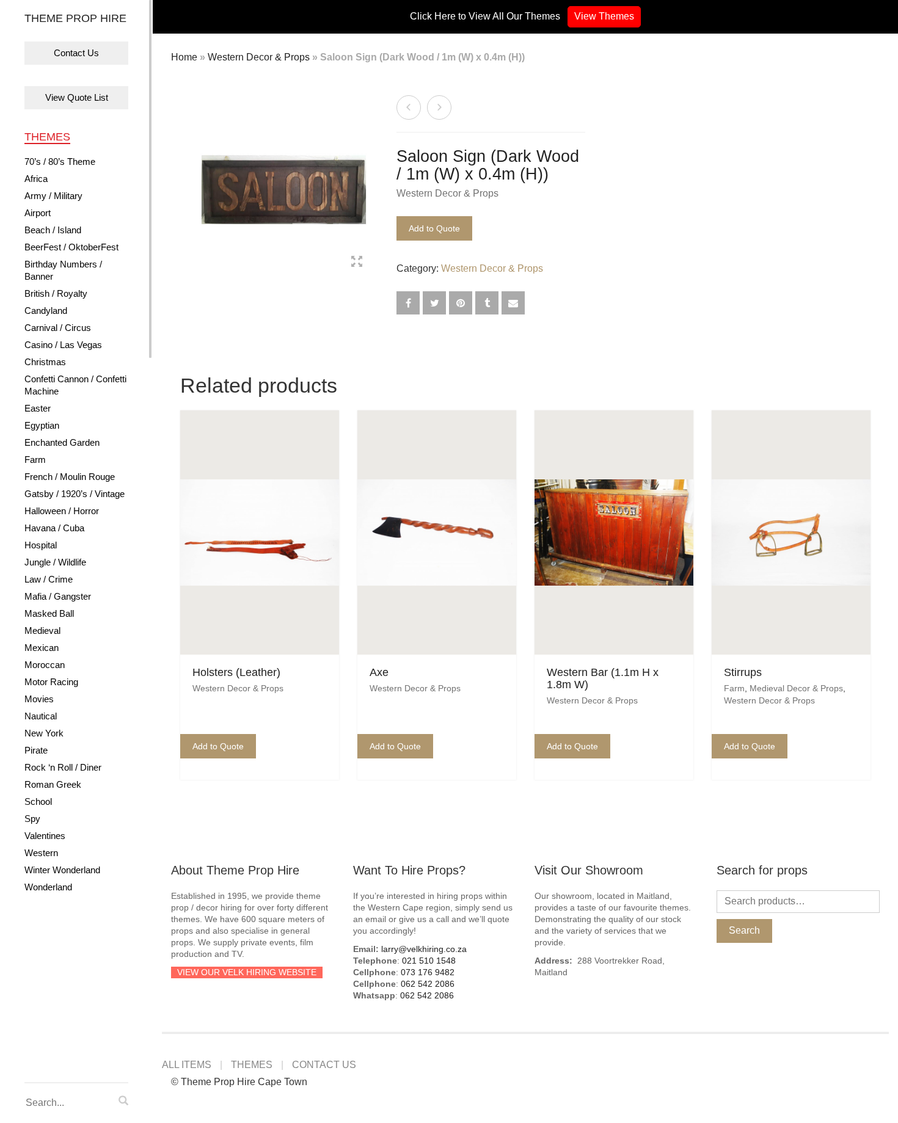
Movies (39, 699)
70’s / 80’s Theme (59, 161)
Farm (35, 459)
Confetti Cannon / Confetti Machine (75, 385)
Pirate (36, 750)
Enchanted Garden (62, 442)
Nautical (40, 716)
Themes (47, 137)
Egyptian (41, 425)
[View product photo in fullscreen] (357, 263)
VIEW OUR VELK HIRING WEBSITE (246, 972)
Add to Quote (434, 228)
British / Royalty (55, 293)
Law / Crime (48, 579)
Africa (36, 178)
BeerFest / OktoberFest (71, 247)
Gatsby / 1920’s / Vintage (74, 494)
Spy (32, 818)
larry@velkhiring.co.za (424, 949)
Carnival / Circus (57, 327)
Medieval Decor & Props (796, 688)
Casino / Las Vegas (63, 345)
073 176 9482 (427, 972)
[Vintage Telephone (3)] (439, 107)
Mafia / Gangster (57, 596)
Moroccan (44, 665)
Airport (37, 213)
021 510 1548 (429, 960)
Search (744, 930)
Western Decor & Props (259, 57)
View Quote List (76, 97)
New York (44, 733)
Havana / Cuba (54, 528)
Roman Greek (52, 784)
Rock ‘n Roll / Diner (62, 767)
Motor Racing (51, 682)
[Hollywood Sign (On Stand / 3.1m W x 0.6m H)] (408, 107)
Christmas (45, 362)
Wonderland (48, 887)
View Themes (604, 16)
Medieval (42, 630)
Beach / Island (52, 230)
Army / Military (53, 196)
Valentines (44, 835)
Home (184, 57)
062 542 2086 (427, 984)
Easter (37, 408)
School (38, 801)
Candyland (45, 310)
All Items (186, 1064)
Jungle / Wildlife (55, 562)
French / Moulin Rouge (69, 476)
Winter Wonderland (62, 870)
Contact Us (76, 53)
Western (41, 853)
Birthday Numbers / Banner (63, 270)
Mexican (41, 647)
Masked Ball (49, 613)
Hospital (40, 545)
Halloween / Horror (61, 511)
